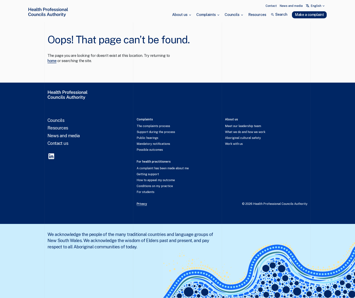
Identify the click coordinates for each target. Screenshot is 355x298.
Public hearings (147, 138)
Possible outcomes (150, 150)
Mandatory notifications (153, 144)
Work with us (234, 144)
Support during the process (156, 132)
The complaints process (153, 126)
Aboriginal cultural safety (243, 138)
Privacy (142, 204)
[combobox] (318, 6)
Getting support (148, 174)
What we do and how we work (245, 132)
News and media (291, 6)
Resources (257, 14)
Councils (232, 14)
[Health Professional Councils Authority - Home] (48, 13)
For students (145, 192)
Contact (271, 6)
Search (281, 14)
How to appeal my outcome (156, 180)
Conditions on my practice (155, 186)
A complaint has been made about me (163, 168)
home (52, 61)
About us (179, 14)
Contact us (58, 143)
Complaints (206, 14)
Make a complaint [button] (309, 14)
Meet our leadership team (243, 126)
